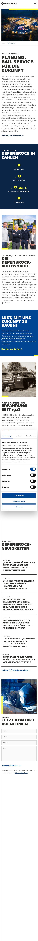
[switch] (33, 475)
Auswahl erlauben (19, 501)
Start (3, 43)
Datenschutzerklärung (21, 773)
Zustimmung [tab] (6, 436)
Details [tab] (18, 436)
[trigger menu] (35, 3)
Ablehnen (19, 507)
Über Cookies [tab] (31, 436)
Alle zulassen (19, 495)
